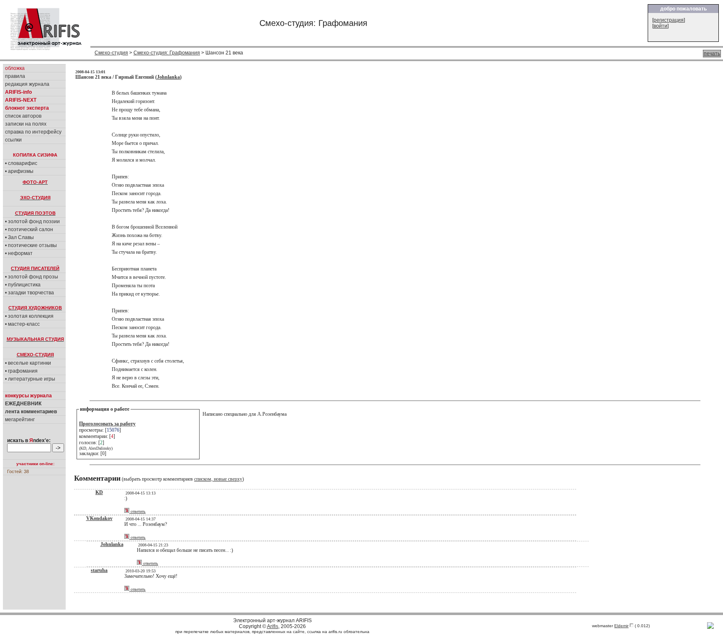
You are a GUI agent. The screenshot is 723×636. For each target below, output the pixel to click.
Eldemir (621, 625)
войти (660, 26)
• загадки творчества (29, 293)
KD (99, 492)
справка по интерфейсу (33, 132)
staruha (99, 570)
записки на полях (25, 124)
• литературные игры (30, 379)
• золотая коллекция (29, 316)
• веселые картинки (28, 363)
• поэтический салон (29, 229)
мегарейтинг (20, 419)
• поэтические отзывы (31, 245)
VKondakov (99, 518)
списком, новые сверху (218, 479)
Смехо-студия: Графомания (166, 53)
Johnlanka (168, 77)
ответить (137, 511)
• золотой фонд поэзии (32, 221)
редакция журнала (27, 84)
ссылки (13, 140)
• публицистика (23, 285)
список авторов (23, 116)
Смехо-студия (111, 53)
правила (15, 76)
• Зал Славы (19, 237)
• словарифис (21, 163)
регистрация (669, 20)
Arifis (272, 626)
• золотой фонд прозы (31, 277)
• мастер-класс (22, 324)
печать (712, 54)
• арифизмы (19, 171)
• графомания (21, 371)
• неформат (19, 253)
